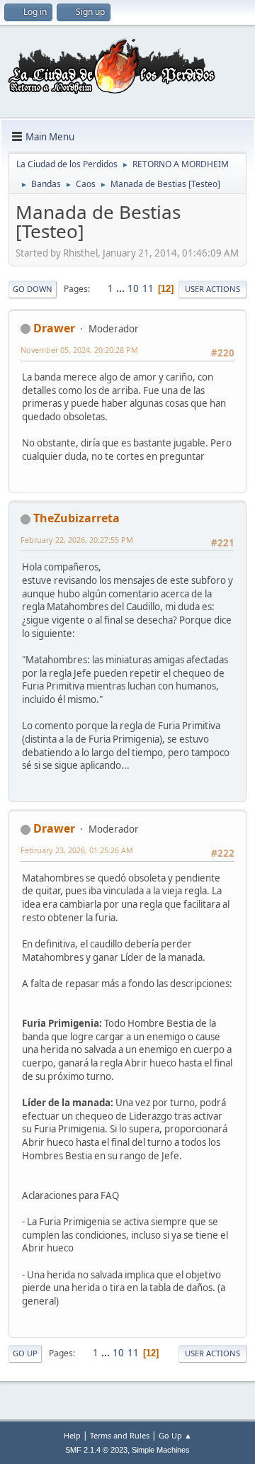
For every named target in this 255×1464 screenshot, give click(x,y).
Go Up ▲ (175, 1435)
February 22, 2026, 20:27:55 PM (77, 539)
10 (133, 288)
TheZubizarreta (76, 518)
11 (148, 288)
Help (72, 1435)
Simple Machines (161, 1450)
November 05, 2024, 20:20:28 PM (79, 349)
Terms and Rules (119, 1435)
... (121, 288)
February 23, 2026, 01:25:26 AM (77, 850)
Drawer (54, 328)
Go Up (25, 1353)
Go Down (32, 288)
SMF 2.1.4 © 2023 (96, 1450)
